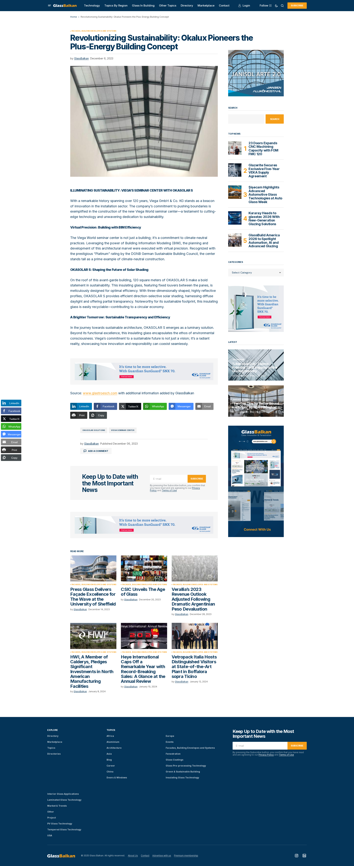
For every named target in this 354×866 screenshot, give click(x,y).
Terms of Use (169, 490)
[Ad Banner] (144, 371)
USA (49, 835)
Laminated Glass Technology (64, 799)
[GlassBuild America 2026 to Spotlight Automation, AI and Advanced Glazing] (234, 240)
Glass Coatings (174, 759)
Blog (109, 759)
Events (169, 742)
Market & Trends (242, 399)
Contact (145, 855)
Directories (54, 753)
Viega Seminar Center (122, 430)
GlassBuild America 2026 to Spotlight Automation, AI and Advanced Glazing (264, 240)
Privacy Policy (266, 754)
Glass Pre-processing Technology (186, 765)
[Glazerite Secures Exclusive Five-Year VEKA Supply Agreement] (234, 170)
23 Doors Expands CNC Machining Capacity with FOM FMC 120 (263, 148)
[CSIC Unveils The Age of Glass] (144, 568)
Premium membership (186, 855)
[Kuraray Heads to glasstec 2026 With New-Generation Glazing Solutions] (234, 218)
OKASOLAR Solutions (93, 430)
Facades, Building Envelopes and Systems (94, 31)
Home (73, 16)
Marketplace (54, 742)
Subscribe (297, 5)
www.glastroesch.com (100, 393)
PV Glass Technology (59, 823)
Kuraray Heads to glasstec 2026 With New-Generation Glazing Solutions (264, 218)
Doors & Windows (117, 777)
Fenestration (173, 753)
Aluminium (238, 360)
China (110, 771)
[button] (49, 5)
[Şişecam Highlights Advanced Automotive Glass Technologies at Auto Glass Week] (234, 192)
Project (51, 817)
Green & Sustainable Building (183, 771)
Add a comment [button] (98, 451)
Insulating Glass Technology (182, 777)
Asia (109, 753)
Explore (52, 730)
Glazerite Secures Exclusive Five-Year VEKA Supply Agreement (264, 170)
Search (232, 108)
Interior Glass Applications (63, 793)
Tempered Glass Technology (64, 829)
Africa (110, 736)
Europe (170, 736)
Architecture (114, 747)
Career (111, 765)
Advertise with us (161, 855)
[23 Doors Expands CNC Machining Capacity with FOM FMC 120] (234, 148)
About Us (133, 855)
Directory (52, 736)
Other (50, 811)
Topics (51, 747)
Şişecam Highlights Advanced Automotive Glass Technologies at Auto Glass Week (265, 194)
